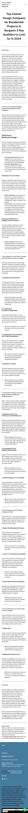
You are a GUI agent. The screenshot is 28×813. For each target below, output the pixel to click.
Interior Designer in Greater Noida (14, 791)
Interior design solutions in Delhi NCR (6, 4)
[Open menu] (25, 5)
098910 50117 (9, 763)
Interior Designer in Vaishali (16, 803)
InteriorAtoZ (7, 717)
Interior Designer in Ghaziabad (10, 793)
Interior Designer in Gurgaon (15, 771)
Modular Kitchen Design (10, 736)
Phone (3, 763)
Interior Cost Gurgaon (16, 772)
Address (4, 764)
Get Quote (5, 811)
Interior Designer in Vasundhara (10, 805)
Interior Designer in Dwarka (9, 799)
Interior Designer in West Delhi (17, 797)
